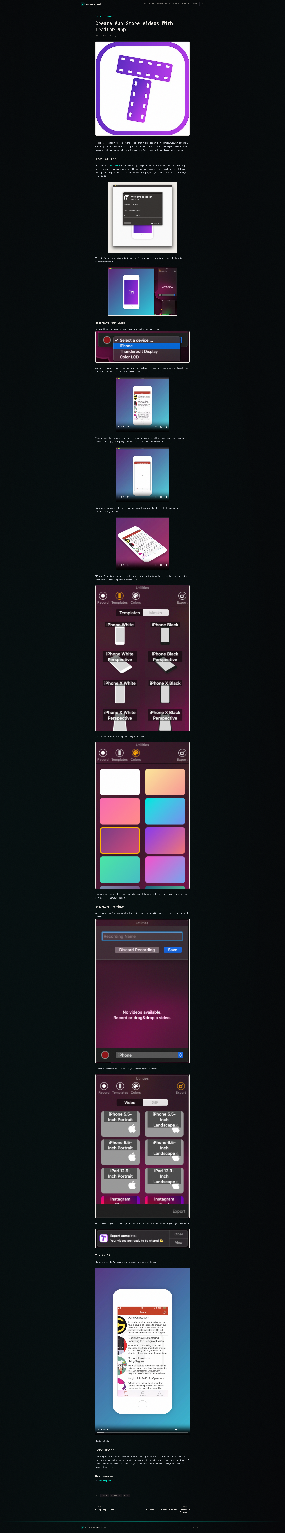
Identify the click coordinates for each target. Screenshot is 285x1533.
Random (185, 4)
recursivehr (101, 1527)
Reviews (176, 4)
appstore (105, 1495)
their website (114, 165)
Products (100, 16)
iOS (144, 4)
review (126, 1495)
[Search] (202, 4)
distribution (116, 1495)
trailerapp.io (105, 1480)
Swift (151, 4)
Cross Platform (163, 4)
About (194, 4)
